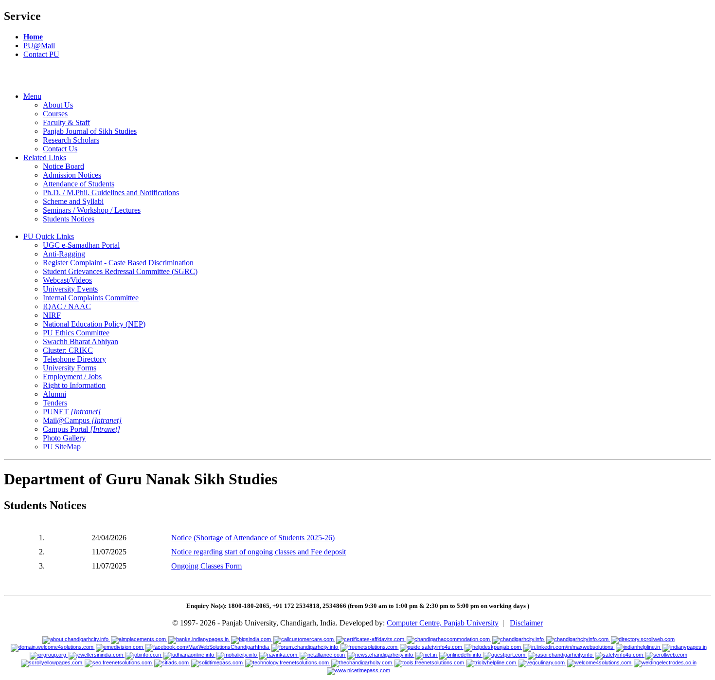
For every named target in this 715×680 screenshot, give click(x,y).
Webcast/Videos (67, 280)
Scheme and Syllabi (73, 201)
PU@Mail (39, 45)
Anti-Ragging (64, 254)
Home (33, 37)
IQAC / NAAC (67, 306)
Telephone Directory (74, 359)
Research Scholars (71, 140)
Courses (55, 114)
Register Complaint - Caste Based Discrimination (118, 262)
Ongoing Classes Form (206, 566)
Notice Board (63, 166)
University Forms (69, 368)
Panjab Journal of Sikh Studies (90, 131)
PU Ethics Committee (76, 333)
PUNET (72, 411)
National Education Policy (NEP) (94, 324)
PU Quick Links (48, 236)
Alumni (54, 394)
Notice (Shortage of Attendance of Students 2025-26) (253, 537)
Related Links (44, 157)
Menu (32, 96)
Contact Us (60, 149)
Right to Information (74, 385)
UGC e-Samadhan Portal (81, 245)
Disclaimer (526, 623)
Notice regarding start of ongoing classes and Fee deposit (258, 552)
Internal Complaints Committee (91, 298)
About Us (58, 105)
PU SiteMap (62, 446)
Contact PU (41, 54)
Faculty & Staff (66, 122)
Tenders (55, 403)
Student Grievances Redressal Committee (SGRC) (120, 271)
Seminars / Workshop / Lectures (92, 210)
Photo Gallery (64, 438)
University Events (70, 289)
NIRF (52, 315)
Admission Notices (72, 175)
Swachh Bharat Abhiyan (80, 341)
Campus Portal (81, 429)
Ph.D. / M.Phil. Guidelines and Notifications (111, 192)
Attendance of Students (78, 184)
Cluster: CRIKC (68, 350)
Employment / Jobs (72, 376)
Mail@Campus (82, 420)
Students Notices (68, 219)
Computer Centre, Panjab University (443, 623)
